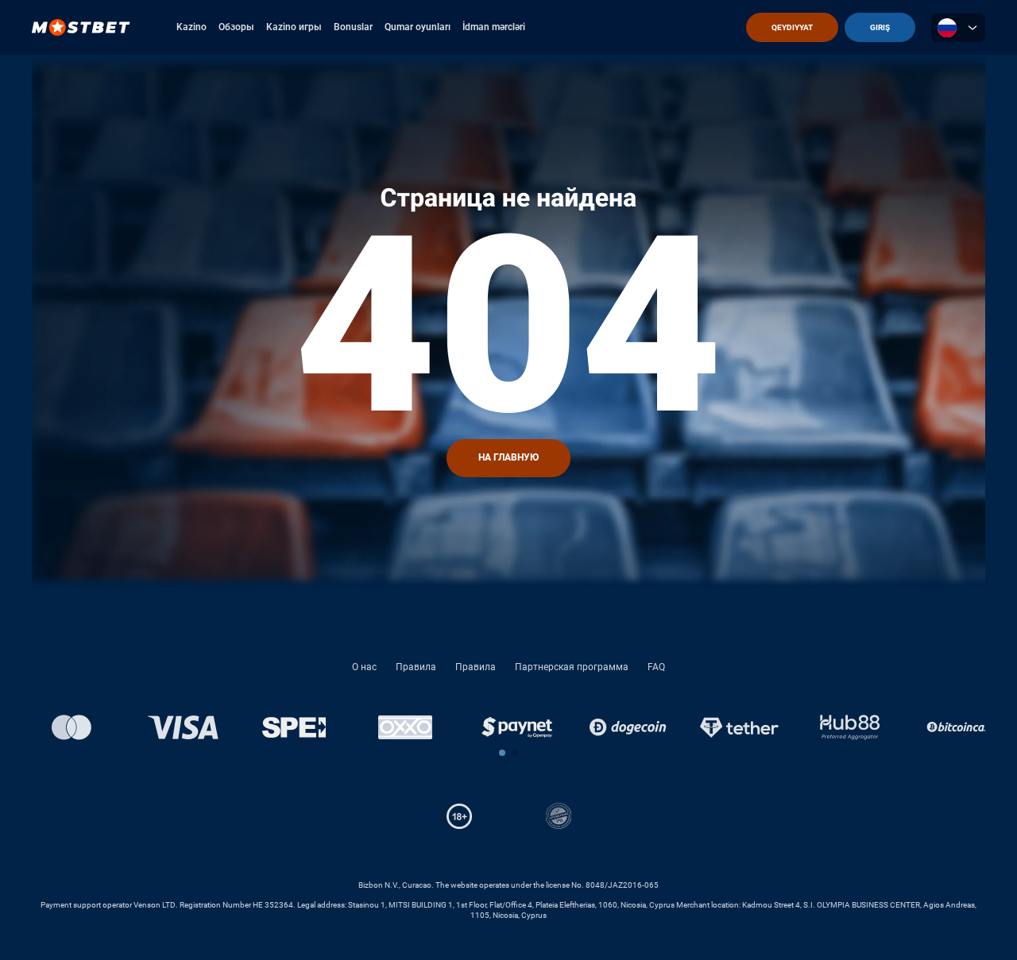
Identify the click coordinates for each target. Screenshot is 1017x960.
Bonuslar (353, 27)
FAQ (656, 667)
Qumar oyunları (417, 27)
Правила (416, 667)
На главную (508, 457)
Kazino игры (294, 27)
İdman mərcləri (493, 27)
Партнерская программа (571, 667)
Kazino (191, 27)
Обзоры (236, 27)
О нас (364, 667)
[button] (502, 753)
